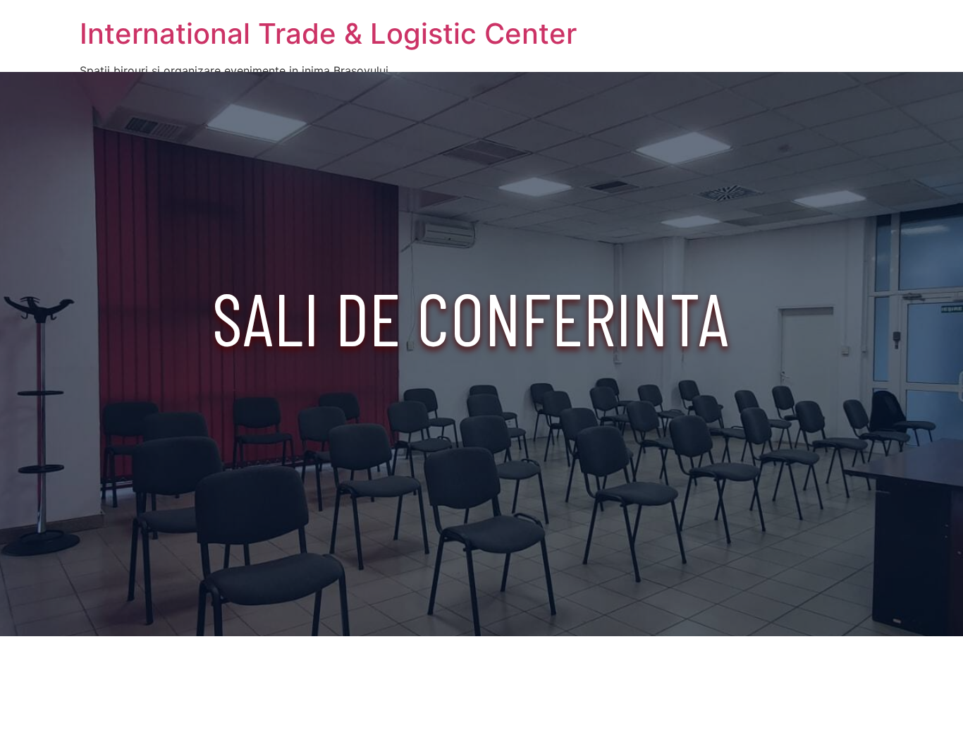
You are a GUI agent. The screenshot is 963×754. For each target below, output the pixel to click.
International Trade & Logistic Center (328, 33)
